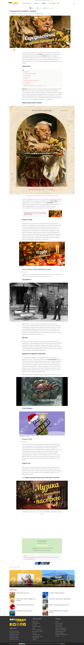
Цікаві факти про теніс (22, 592)
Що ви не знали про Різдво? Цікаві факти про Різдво (36, 269)
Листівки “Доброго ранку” (60, 631)
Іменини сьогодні (58, 624)
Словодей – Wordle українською (61, 634)
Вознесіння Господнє (36, 626)
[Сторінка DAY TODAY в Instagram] (17, 624)
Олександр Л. (20, 13)
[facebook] (33, 0)
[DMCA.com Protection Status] (22, 643)
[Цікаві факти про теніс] (12, 595)
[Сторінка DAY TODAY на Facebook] (11, 624)
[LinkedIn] (42, 563)
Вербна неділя (35, 621)
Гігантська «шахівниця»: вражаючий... (60, 598)
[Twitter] (39, 563)
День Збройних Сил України (37, 636)
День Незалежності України (37, 631)
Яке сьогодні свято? (59, 623)
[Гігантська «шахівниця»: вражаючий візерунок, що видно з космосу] (45, 601)
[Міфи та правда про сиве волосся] (45, 607)
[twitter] (32, 0)
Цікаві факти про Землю (14, 637)
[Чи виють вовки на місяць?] (45, 595)
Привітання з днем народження (61, 629)
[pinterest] (49, 0)
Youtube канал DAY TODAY (37, 511)
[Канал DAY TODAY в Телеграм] (24, 624)
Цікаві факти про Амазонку (24, 610)
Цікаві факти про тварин (14, 639)
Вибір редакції (13, 567)
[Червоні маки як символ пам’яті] (12, 607)
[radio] (37, 545)
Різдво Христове (35, 637)
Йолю (55, 94)
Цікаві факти (27, 13)
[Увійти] (58, 3)
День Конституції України (37, 629)
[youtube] (50, 0)
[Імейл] (45, 563)
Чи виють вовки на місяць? (57, 592)
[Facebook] (36, 563)
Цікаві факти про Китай (13, 635)
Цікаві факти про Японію (14, 634)
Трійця (33, 628)
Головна (57, 621)
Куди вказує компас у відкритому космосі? (25, 599)
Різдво (46, 52)
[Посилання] (48, 563)
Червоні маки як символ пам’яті (25, 604)
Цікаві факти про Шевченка (14, 632)
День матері (34, 624)
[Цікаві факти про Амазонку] (12, 613)
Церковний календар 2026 (60, 628)
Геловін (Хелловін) (35, 634)
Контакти (57, 636)
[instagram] (51, 0)
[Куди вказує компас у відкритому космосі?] (12, 601)
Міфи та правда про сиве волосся (59, 604)
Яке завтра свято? (58, 626)
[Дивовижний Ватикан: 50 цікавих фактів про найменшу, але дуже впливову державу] (45, 613)
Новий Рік (34, 639)
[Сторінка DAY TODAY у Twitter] (14, 624)
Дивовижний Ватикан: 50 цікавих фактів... (58, 611)
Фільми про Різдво (27, 439)
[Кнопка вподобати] (14, 50)
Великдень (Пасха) (35, 623)
